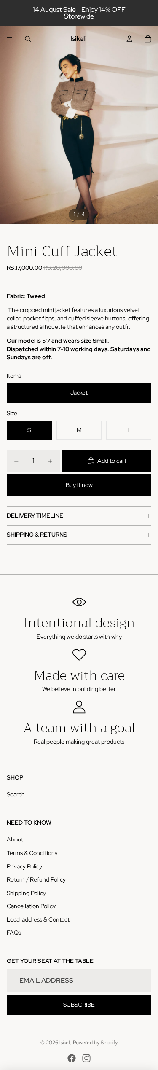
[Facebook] (72, 1058)
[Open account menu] (129, 39)
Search (16, 794)
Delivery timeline (35, 515)
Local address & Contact (38, 919)
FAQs (14, 932)
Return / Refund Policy (36, 879)
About (15, 839)
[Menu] (9, 38)
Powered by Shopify (95, 1042)
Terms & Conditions (32, 853)
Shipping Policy (26, 893)
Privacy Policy (24, 866)
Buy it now (79, 485)
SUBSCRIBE (79, 1004)
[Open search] (28, 39)
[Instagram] (86, 1058)
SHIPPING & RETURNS (37, 534)
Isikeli (64, 1042)
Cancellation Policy (31, 906)
